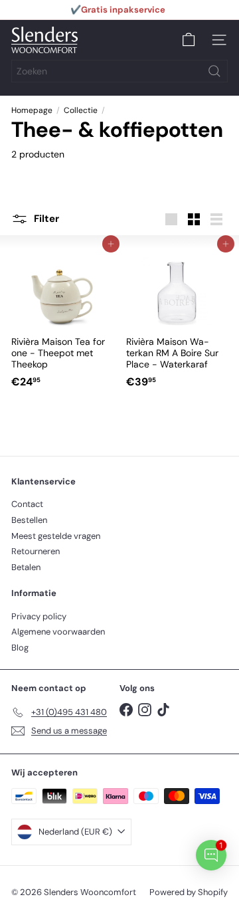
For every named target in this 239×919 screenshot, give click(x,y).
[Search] (214, 71)
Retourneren (35, 551)
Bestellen (29, 520)
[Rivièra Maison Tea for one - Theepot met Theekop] (62, 319)
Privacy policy (38, 616)
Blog (20, 647)
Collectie (81, 110)
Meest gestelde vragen (55, 536)
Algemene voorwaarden (58, 631)
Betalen (25, 567)
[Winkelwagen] (188, 40)
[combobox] (119, 71)
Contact (27, 504)
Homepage (31, 110)
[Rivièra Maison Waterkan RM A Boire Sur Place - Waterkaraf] (177, 319)
